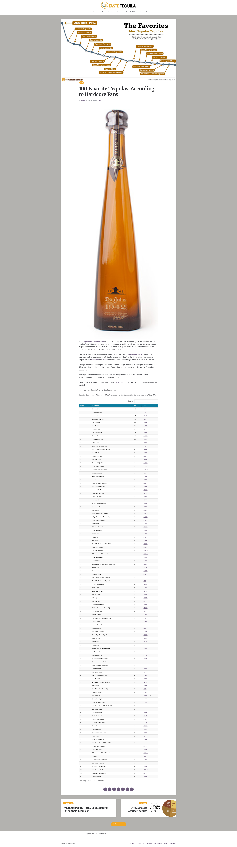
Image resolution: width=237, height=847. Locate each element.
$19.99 (145, 530)
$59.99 (145, 732)
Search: (131, 401)
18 (100, 100)
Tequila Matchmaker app (93, 341)
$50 (144, 412)
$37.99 (145, 614)
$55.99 (145, 422)
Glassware (120, 12)
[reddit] (127, 789)
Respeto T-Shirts (131, 12)
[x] (105, 789)
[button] (90, 405)
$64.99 (145, 463)
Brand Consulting (170, 843)
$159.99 (145, 513)
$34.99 (145, 587)
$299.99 (145, 469)
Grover (83, 100)
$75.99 (145, 635)
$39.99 (145, 453)
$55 (144, 419)
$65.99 (145, 712)
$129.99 (145, 564)
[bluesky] (132, 789)
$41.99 (145, 415)
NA (144, 429)
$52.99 (145, 776)
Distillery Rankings (108, 12)
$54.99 (145, 459)
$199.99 (145, 682)
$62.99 (145, 679)
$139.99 (145, 550)
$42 (144, 611)
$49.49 (145, 655)
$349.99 (145, 510)
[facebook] (109, 789)
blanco (105, 359)
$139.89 (145, 770)
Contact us (140, 843)
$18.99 (145, 496)
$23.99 (145, 759)
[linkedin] (118, 789)
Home (132, 843)
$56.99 (145, 608)
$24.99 (145, 456)
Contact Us (143, 12)
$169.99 (145, 547)
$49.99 (145, 432)
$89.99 (145, 746)
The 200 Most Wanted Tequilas (137, 809)
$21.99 (145, 722)
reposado (95, 359)
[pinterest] (114, 789)
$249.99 (145, 756)
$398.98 (145, 591)
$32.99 (145, 533)
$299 (144, 689)
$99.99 (145, 449)
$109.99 (145, 409)
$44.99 (145, 506)
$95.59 (145, 648)
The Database (94, 12)
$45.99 (145, 749)
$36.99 (145, 473)
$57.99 (145, 598)
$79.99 (145, 426)
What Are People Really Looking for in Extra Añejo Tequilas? (85, 809)
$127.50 (145, 554)
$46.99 (145, 439)
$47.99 (145, 658)
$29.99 (145, 493)
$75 (144, 581)
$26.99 (145, 483)
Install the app (120, 382)
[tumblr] (123, 789)
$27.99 (145, 567)
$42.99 (145, 442)
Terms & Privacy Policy (154, 843)
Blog (81, 82)
